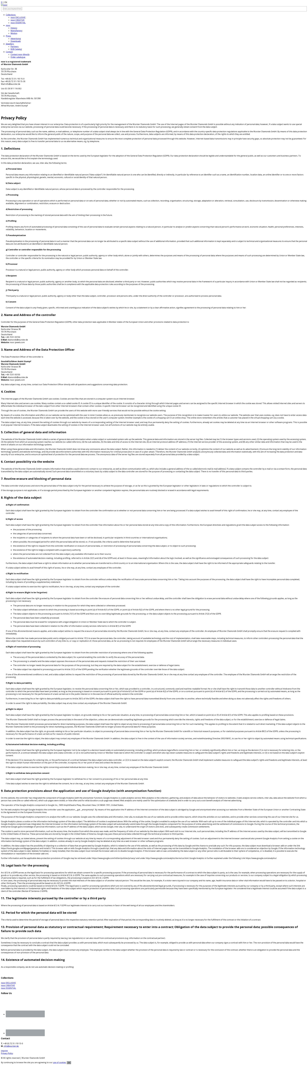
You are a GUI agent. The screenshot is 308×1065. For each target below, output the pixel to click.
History (14, 28)
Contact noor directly (20, 54)
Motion (14, 33)
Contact (9, 51)
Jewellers (10, 44)
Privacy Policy (7, 1053)
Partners (15, 46)
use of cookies (59, 1062)
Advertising (16, 38)
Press (8, 36)
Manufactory (16, 30)
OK (69, 1063)
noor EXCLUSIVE (18, 17)
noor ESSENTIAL (18, 22)
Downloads (16, 41)
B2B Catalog (16, 49)
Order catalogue (18, 57)
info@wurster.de (11, 1046)
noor (8, 25)
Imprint (4, 1050)
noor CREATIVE (17, 20)
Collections (11, 14)
